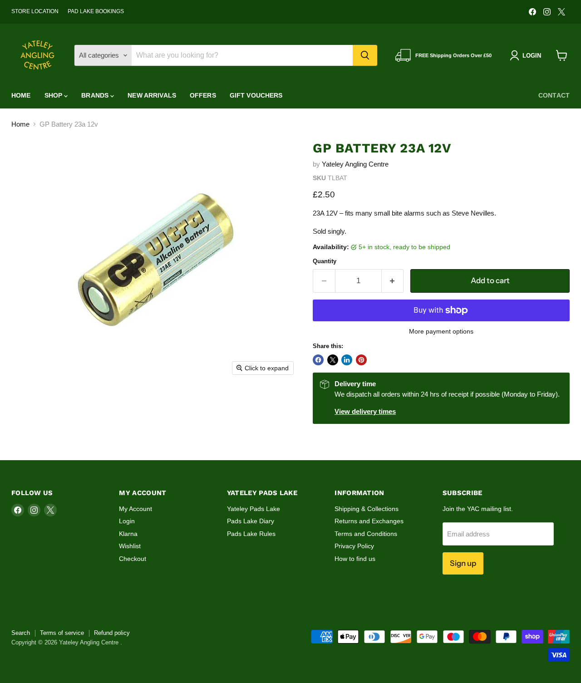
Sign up (463, 563)
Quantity (324, 261)
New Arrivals (152, 95)
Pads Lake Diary (250, 521)
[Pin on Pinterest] (361, 359)
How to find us (355, 558)
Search (20, 632)
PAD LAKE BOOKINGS (96, 11)
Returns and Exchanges (369, 521)
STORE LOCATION (35, 11)
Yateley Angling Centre (355, 164)
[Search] (365, 55)
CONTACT (554, 95)
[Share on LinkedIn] (346, 359)
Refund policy (112, 632)
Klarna (128, 533)
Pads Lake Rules (251, 533)
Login (127, 521)
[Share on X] (332, 359)
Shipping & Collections (367, 508)
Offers (203, 95)
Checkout (132, 558)
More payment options (441, 331)
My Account (135, 508)
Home (21, 95)
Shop (54, 95)
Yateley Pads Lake (253, 508)
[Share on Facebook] (318, 359)
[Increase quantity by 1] (393, 280)
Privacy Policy (354, 546)
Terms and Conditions (366, 533)
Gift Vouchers (256, 95)
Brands (95, 95)
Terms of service (62, 632)
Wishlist (130, 546)
